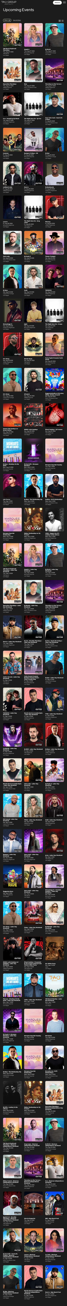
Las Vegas (6, 55)
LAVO (46, 967)
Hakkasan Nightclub (8, 122)
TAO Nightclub (28, 122)
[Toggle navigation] (64, 3)
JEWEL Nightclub (50, 225)
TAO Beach (6, 53)
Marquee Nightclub (8, 225)
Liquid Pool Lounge (50, 52)
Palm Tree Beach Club (30, 87)
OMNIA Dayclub (7, 87)
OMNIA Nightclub (50, 87)
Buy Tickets (12, 34)
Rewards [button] (57, 2)
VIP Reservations (12, 38)
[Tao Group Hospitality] (8, 2)
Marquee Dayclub (29, 52)
